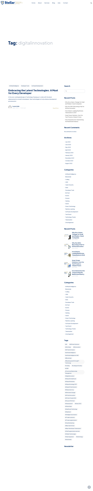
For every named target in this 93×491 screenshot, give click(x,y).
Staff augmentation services (73, 431)
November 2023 (69, 158)
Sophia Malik (15, 106)
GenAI (67, 203)
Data (66, 187)
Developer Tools (25, 85)
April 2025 (68, 150)
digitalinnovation (70, 376)
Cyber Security (69, 185)
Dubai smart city (70, 389)
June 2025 (68, 144)
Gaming (67, 201)
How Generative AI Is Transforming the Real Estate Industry (74, 120)
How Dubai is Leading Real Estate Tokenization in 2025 (74, 111)
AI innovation (77, 347)
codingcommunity (77, 365)
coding (68, 365)
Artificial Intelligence (14, 85)
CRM (66, 182)
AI (66, 344)
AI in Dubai (68, 347)
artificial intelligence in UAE (72, 355)
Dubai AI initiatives (70, 381)
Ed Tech (67, 193)
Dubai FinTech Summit (71, 387)
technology (80, 436)
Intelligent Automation (71, 414)
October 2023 (69, 160)
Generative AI (69, 403)
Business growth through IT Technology (72, 362)
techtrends (68, 439)
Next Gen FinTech (70, 425)
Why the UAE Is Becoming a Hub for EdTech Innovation (74, 107)
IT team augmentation (71, 420)
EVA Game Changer (70, 392)
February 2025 (69, 152)
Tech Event (68, 214)
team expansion (70, 436)
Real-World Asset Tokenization (73, 428)
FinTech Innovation (70, 395)
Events (67, 195)
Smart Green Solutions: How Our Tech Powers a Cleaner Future (74, 116)
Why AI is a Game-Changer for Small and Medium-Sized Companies (74, 103)
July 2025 (67, 142)
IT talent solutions (70, 417)
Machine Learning (70, 209)
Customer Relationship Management (71, 372)
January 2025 (69, 155)
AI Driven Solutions (74, 344)
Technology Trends (70, 217)
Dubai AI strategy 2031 (71, 384)
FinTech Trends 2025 (71, 398)
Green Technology (70, 206)
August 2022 (68, 163)
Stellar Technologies (71, 434)
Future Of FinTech (70, 400)
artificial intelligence (70, 352)
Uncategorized (69, 222)
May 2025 (68, 147)
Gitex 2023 (78, 403)
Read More (55, 108)
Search (67, 86)
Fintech (67, 198)
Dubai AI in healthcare (71, 378)
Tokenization (68, 220)
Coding (67, 179)
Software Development (37, 85)
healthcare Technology (71, 409)
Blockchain (68, 177)
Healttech (68, 412)
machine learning (70, 423)
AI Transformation (70, 349)
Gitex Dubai (69, 406)
